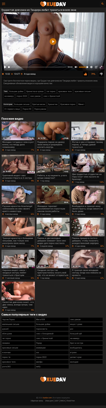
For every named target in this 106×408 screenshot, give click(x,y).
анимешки (41, 348)
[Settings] (91, 67)
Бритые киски (38, 104)
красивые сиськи (83, 91)
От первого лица (12, 109)
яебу (38, 366)
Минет (81, 104)
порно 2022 (41, 357)
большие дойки (16, 91)
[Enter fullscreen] (101, 67)
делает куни (75, 357)
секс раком (35, 96)
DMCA (62, 401)
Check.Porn (70, 401)
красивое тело (65, 91)
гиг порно (51, 91)
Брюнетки (52, 104)
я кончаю (6, 352)
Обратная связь (37, 401)
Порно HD (27, 109)
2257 (57, 401)
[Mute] (76, 67)
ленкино (6, 343)
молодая (74, 362)
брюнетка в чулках (35, 91)
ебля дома (7, 334)
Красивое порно (67, 104)
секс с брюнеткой (51, 96)
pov (71, 329)
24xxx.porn (49, 401)
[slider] (37, 67)
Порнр (39, 343)
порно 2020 (22, 96)
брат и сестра (76, 343)
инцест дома (76, 324)
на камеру (9, 96)
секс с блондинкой (44, 334)
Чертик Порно (8, 319)
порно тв (6, 357)
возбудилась (76, 348)
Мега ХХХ (40, 319)
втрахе (73, 352)
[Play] (5, 67)
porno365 (6, 366)
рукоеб (5, 329)
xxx (37, 352)
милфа (39, 362)
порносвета (41, 329)
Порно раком (40, 109)
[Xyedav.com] (53, 6)
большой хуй (76, 334)
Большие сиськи (21, 104)
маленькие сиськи (10, 324)
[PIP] (96, 67)
